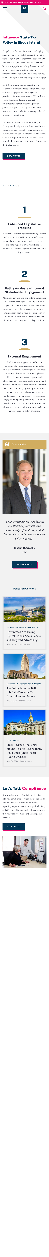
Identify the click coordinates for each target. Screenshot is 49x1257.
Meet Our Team (24, 564)
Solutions (13, 186)
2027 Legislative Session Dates (23, 2)
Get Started (13, 156)
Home (5, 186)
